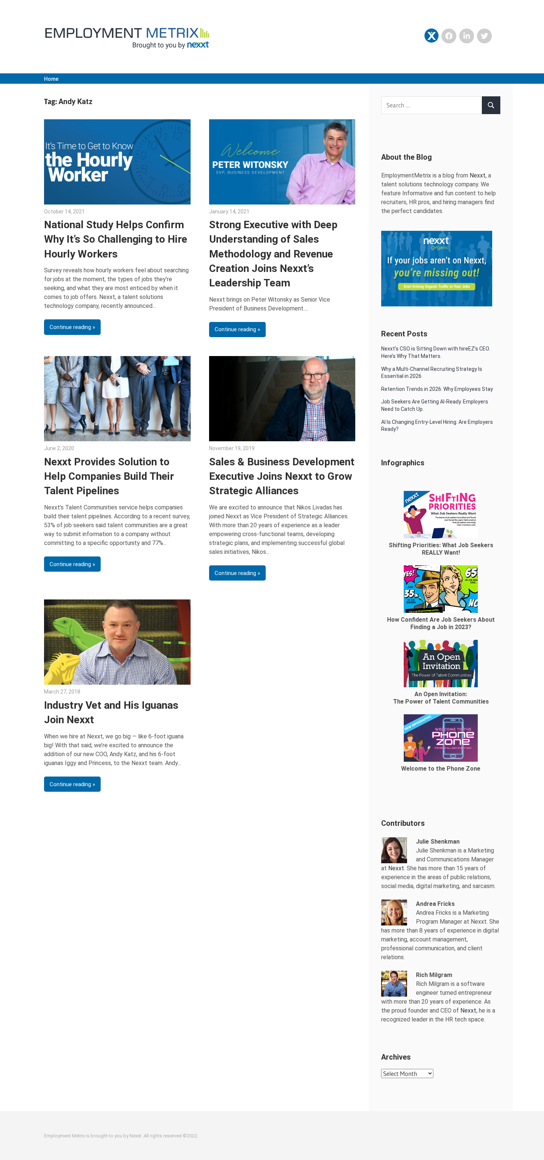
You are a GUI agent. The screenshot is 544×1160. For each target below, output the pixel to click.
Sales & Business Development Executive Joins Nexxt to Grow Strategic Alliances (282, 476)
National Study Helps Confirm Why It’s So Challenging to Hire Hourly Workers (115, 239)
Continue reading (70, 327)
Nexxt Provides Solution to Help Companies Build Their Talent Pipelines (109, 476)
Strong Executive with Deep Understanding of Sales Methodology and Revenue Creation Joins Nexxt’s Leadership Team (273, 254)
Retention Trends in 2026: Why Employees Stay (437, 389)
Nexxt (478, 175)
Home (51, 79)
